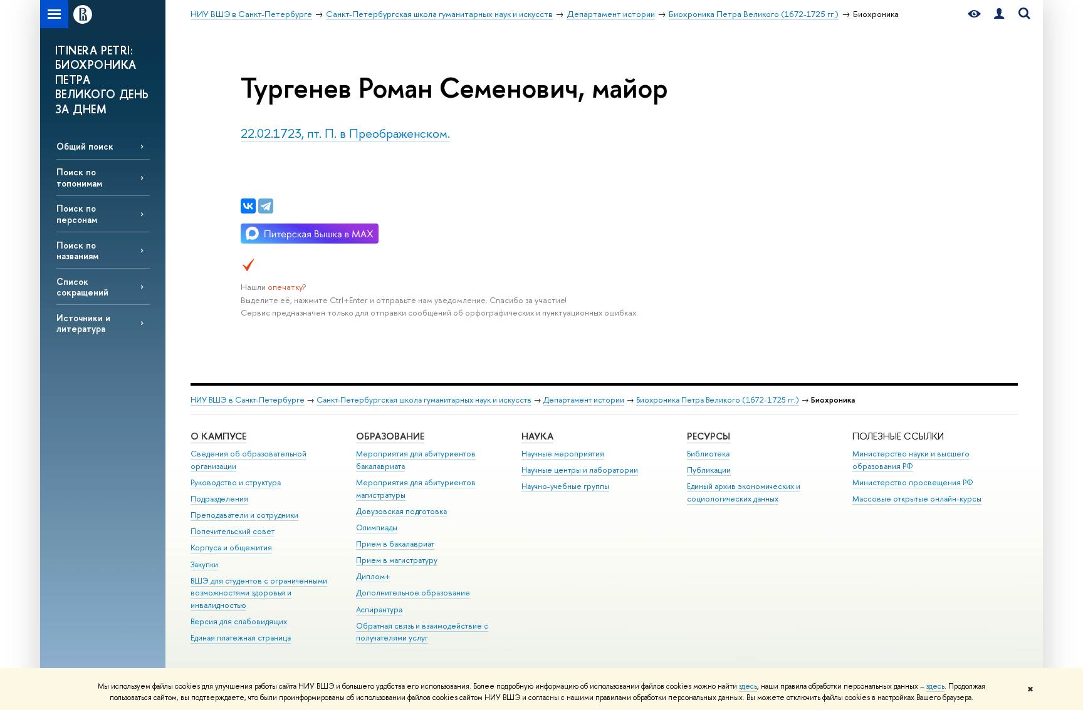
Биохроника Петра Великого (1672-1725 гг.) (717, 399)
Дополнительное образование (413, 592)
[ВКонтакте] (248, 206)
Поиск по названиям (77, 250)
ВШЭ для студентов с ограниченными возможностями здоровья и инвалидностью (259, 593)
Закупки (204, 564)
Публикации (709, 470)
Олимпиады (376, 527)
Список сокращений (82, 286)
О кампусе (218, 436)
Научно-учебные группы (565, 486)
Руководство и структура (236, 482)
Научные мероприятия (562, 453)
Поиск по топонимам (79, 177)
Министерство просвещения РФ (912, 482)
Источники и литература (83, 323)
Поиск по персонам (76, 213)
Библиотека (708, 453)
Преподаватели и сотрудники (244, 515)
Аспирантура (379, 609)
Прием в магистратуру (396, 560)
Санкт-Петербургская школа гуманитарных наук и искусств (424, 399)
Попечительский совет (233, 531)
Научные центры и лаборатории (579, 470)
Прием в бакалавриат (395, 543)
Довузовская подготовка (401, 511)
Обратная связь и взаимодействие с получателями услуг (422, 632)
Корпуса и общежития (231, 547)
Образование (390, 436)
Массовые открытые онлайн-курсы (916, 498)
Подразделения (219, 498)
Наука (537, 436)
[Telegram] (265, 206)
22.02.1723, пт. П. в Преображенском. (345, 133)
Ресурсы (708, 436)
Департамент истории (583, 399)
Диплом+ (373, 576)
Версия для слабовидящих (239, 621)
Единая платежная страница (241, 637)
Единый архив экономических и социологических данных (743, 492)
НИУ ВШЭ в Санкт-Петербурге (248, 399)
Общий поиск (84, 146)
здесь (748, 686)
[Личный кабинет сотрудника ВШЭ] (999, 14)
